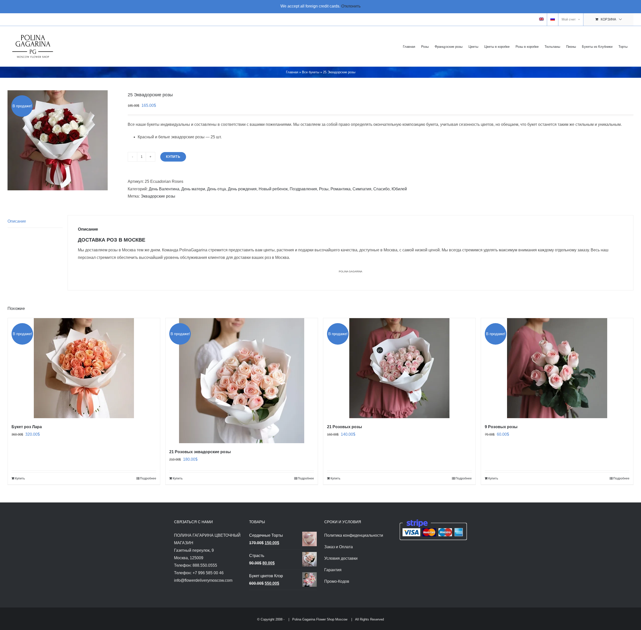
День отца (216, 189)
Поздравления (303, 189)
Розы (324, 189)
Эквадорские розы (158, 196)
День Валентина (164, 189)
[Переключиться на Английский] (541, 19)
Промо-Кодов (336, 581)
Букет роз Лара (27, 427)
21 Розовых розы (344, 427)
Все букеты (310, 72)
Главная (292, 72)
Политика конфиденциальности (353, 535)
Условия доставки (341, 558)
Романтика (341, 189)
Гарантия (333, 570)
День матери (193, 189)
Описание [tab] (17, 221)
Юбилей (399, 189)
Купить (173, 157)
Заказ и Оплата (338, 547)
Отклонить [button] (351, 6)
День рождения (242, 189)
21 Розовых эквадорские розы (200, 452)
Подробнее (148, 478)
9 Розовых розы (501, 427)
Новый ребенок (273, 189)
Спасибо (381, 189)
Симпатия (362, 189)
